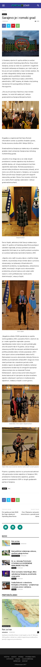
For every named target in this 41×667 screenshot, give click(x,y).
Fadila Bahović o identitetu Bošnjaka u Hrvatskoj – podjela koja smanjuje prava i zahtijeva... (25, 585)
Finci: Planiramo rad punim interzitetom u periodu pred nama (30, 514)
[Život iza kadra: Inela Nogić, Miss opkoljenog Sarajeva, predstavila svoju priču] (6, 574)
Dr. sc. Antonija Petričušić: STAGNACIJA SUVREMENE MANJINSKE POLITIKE (21, 563)
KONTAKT (25, 661)
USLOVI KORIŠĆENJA (27, 659)
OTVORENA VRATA (30, 657)
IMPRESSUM (16, 661)
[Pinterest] (13, 26)
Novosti (4, 10)
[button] (3, 5)
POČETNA (6, 657)
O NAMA (17, 659)
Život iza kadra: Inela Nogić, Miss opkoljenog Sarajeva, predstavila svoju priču (23, 574)
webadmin (5, 632)
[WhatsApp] (18, 26)
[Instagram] (13, 527)
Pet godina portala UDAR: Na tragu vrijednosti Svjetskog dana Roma (10, 514)
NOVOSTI (13, 657)
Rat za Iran (15, 541)
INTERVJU (20, 657)
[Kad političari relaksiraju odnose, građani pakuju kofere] (6, 552)
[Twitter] (9, 26)
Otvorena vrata (15, 543)
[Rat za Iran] (6, 543)
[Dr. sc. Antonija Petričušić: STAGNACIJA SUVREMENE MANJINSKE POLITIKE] (6, 562)
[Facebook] (4, 26)
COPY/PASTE (9, 659)
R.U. (9, 488)
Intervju (14, 568)
